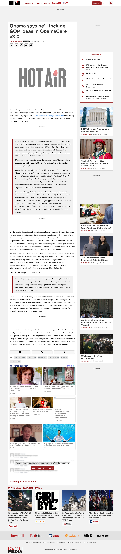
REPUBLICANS (15, 361)
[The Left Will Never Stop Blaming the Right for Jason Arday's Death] (96, 149)
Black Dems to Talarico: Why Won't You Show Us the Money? (96, 227)
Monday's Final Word (93, 59)
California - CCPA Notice (89, 542)
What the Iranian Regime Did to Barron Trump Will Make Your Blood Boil (101, 515)
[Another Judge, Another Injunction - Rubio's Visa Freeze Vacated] (96, 308)
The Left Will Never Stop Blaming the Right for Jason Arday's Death (94, 163)
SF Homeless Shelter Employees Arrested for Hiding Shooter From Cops (97, 67)
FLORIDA (64, 357)
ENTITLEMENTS (54, 357)
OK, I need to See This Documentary (98, 91)
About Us (27, 542)
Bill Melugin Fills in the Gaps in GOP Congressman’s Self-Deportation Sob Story (47, 515)
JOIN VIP (96, 3)
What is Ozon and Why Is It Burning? (98, 79)
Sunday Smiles (91, 73)
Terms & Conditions (61, 542)
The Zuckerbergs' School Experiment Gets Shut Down (94, 259)
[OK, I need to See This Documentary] (96, 344)
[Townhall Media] (15, 550)
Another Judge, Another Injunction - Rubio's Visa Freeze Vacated (96, 322)
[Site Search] (111, 3)
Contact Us (78, 542)
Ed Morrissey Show (36, 542)
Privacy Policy (70, 542)
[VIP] (65, 3)
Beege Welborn (86, 134)
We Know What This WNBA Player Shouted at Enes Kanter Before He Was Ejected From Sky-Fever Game (19, 517)
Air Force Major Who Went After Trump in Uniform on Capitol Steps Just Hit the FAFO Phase (73, 516)
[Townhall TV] (56, 3)
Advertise (52, 542)
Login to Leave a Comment (42, 468)
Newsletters (45, 542)
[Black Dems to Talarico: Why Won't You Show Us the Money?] (96, 214)
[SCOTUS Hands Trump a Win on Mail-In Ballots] (96, 117)
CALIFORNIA (32, 357)
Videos (38, 3)
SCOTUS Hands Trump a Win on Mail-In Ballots (95, 130)
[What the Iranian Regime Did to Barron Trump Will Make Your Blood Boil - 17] (101, 500)
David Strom (85, 361)
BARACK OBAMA (20, 357)
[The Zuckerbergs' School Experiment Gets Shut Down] (96, 246)
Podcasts (28, 3)
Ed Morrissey (16, 41)
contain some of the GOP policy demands (48, 115)
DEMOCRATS (42, 357)
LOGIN (105, 3)
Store (47, 3)
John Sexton (85, 168)
